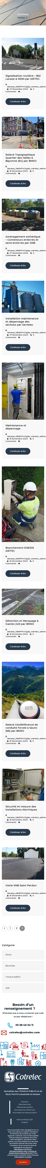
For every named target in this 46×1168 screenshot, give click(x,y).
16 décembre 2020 (18, 171)
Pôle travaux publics (25, 1107)
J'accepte (23, 1162)
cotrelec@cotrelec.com (24, 1032)
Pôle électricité (25, 1104)
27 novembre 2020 (18, 89)
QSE (7, 988)
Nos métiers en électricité (24, 1110)
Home (21, 17)
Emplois (25, 1122)
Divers (9, 954)
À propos (24, 1102)
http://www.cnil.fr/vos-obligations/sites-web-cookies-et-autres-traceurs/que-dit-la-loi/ (23, 1151)
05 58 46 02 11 (24, 1024)
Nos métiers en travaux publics (25, 1113)
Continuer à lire (18, 101)
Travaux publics (13, 977)
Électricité (10, 966)
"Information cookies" (23, 1157)
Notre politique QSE (25, 1119)
